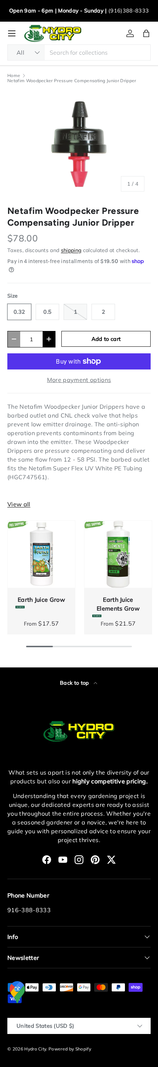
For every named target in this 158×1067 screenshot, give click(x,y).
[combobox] (79, 52)
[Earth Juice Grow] (41, 554)
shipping (71, 250)
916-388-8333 (29, 910)
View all (18, 504)
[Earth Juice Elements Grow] (118, 554)
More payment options (79, 379)
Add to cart (106, 338)
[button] (146, 33)
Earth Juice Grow (41, 599)
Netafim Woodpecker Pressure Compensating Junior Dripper (71, 81)
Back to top (75, 683)
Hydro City (35, 1049)
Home (13, 75)
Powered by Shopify (70, 1049)
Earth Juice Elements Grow (118, 604)
